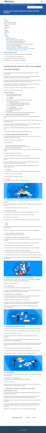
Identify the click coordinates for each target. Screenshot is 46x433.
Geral (5, 19)
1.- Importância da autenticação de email (13, 94)
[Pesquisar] (41, 7)
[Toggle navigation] (41, 2)
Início (4, 4)
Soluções (6, 35)
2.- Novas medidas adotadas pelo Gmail (13, 95)
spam (16, 81)
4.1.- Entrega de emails (11, 107)
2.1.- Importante (10, 97)
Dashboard (6, 20)
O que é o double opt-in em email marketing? (14, 56)
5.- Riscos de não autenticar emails (12, 110)
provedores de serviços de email (19, 149)
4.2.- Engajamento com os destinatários (15, 108)
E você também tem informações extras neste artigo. (14, 234)
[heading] (23, 37)
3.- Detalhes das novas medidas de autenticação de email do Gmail (19, 100)
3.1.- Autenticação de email (12, 101)
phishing (12, 81)
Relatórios (6, 25)
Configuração (6, 32)
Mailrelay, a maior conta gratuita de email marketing (16, 60)
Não (28, 417)
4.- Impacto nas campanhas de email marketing (15, 105)
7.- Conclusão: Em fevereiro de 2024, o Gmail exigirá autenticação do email (20, 112)
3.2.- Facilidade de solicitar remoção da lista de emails (18, 103)
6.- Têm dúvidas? (9, 111)
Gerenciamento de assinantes (10, 22)
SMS (5, 28)
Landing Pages (7, 27)
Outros (5, 33)
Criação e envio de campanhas (10, 23)
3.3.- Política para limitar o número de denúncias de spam (18, 104)
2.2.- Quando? (10, 98)
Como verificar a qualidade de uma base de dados (15, 58)
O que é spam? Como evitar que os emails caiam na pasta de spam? (19, 54)
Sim (34, 417)
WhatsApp (6, 30)
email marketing (28, 161)
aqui (22, 140)
